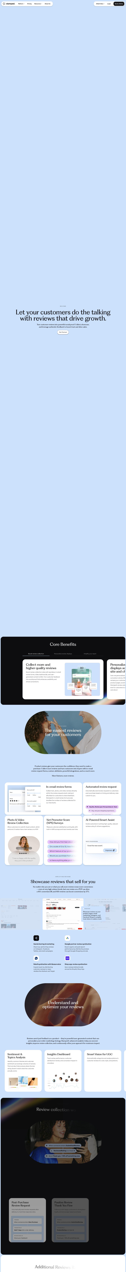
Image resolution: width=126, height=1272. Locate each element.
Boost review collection (36, 654)
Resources (37, 4)
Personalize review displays (63, 654)
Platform (20, 4)
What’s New (99, 4)
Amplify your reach (90, 654)
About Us (47, 4)
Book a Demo (119, 4)
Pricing (29, 4)
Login (109, 4)
